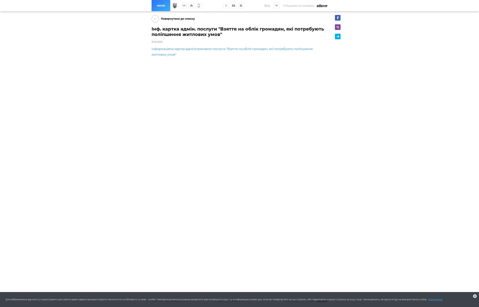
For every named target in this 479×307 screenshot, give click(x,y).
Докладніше (435, 299)
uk (184, 5)
